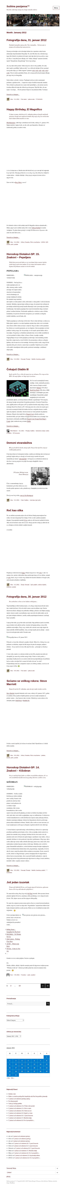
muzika (8, 244)
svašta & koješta (42, 584)
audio (28, 975)
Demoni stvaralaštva (19, 442)
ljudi (47, 242)
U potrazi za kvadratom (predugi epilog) (19, 1099)
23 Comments (16, 433)
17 (16, 1068)
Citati (22, 500)
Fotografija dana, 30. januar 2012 (26, 596)
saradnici (33, 975)
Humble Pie (26, 700)
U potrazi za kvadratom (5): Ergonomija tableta (27, 1155)
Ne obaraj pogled (13, 1101)
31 (16, 1075)
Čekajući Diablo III (18, 369)
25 (22, 1071)
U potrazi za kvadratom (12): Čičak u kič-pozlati (21, 1106)
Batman (39, 388)
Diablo (29, 421)
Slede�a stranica (47, 986)
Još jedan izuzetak (18, 882)
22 (46, 1068)
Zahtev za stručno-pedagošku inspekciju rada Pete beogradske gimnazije (27, 1096)
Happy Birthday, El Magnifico (24, 109)
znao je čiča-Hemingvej (26, 495)
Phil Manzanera (11, 122)
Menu (56, 8)
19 (28, 1068)
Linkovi (9, 1172)
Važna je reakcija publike (15, 1103)
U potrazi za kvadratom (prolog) (21, 1136)
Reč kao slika (15, 510)
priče (12, 244)
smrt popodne (22, 459)
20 (34, 1068)
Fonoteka (27, 242)
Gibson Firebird (36, 228)
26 (28, 1071)
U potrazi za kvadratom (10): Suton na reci (19, 1111)
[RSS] (8, 1176)
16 (9, 1068)
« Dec (8, 1078)
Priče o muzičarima (35, 242)
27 (34, 1071)
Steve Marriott (10, 693)
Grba (11, 99)
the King (30, 893)
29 (46, 1071)
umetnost (9, 587)
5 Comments (39, 99)
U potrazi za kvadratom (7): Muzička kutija (20, 1118)
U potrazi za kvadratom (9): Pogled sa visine (20, 1113)
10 (16, 1064)
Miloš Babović (13, 430)
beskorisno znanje (40, 430)
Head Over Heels (34, 390)
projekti (43, 359)
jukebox (43, 242)
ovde (33, 70)
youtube (16, 244)
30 (9, 1075)
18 (22, 1068)
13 (34, 1064)
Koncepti (23, 359)
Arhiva (22, 242)
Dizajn (22, 584)
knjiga (23, 573)
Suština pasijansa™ (18, 6)
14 (40, 1064)
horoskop (38, 359)
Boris (11, 975)
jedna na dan (31, 99)
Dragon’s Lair (30, 414)
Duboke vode (12, 1094)
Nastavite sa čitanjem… (13, 94)
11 (22, 1064)
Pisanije (28, 359)
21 (40, 1068)
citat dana (32, 500)
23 (9, 1071)
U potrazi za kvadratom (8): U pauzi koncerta (20, 1115)
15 (20, 986)
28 (40, 1071)
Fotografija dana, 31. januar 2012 (26, 40)
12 (28, 1064)
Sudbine (32, 430)
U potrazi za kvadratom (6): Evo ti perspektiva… (21, 1120)
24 (16, 1071)
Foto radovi (24, 99)
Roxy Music (18, 182)
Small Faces (18, 700)
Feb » (12, 1078)
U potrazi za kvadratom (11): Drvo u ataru (19, 1108)
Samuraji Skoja (11, 1168)
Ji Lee (25, 520)
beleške (33, 359)
